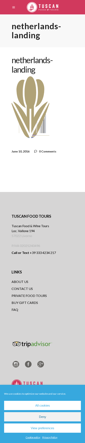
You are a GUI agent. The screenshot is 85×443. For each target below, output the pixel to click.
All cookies (42, 405)
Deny (42, 417)
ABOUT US (20, 282)
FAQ (15, 310)
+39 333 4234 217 (34, 253)
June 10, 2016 (21, 151)
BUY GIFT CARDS (25, 303)
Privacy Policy (49, 437)
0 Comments (47, 151)
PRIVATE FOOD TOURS (29, 296)
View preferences (42, 428)
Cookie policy (33, 437)
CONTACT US (22, 289)
